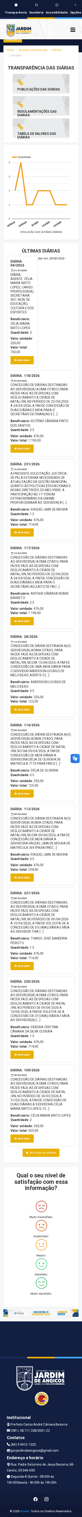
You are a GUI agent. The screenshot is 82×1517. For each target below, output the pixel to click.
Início (10, 50)
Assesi (25, 1511)
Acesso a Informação (33, 50)
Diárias (56, 50)
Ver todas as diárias (42, 1152)
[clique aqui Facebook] (36, 1499)
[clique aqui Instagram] (47, 1499)
